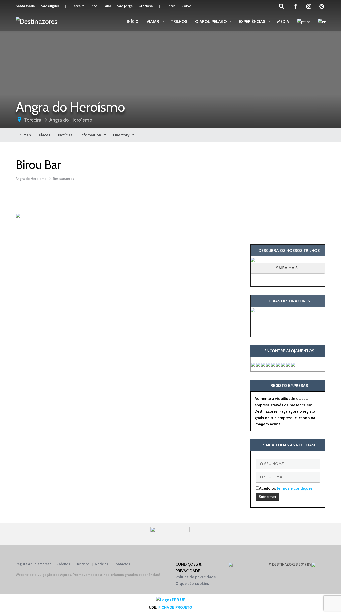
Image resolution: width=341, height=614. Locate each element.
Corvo (186, 6)
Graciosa (146, 6)
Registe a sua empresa (33, 564)
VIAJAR (153, 21)
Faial (107, 6)
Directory (121, 135)
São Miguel (50, 6)
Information (91, 135)
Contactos (121, 564)
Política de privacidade (195, 577)
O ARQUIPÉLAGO (211, 21)
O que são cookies (192, 583)
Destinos (82, 564)
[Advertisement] (123, 199)
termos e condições (294, 488)
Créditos (63, 564)
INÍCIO (133, 21)
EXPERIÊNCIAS (252, 21)
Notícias (65, 135)
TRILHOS (179, 21)
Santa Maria (25, 6)
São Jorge (125, 6)
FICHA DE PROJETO (175, 607)
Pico (94, 6)
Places (44, 135)
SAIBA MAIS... (288, 267)
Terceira (78, 6)
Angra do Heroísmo (70, 120)
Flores (171, 6)
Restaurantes (63, 178)
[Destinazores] (36, 21)
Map (26, 135)
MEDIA (283, 21)
